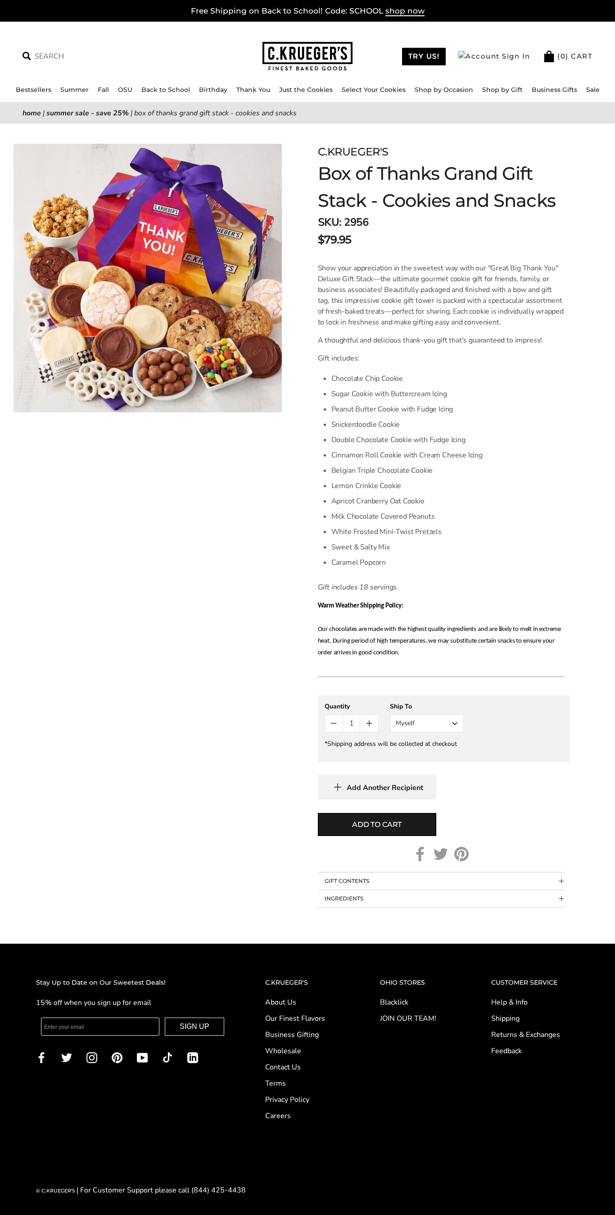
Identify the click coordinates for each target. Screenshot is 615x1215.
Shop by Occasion (444, 90)
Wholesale (283, 1051)
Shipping (505, 1018)
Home (32, 113)
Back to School (165, 90)
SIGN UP (194, 1026)
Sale (593, 90)
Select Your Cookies (374, 90)
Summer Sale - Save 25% (87, 113)
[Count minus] (334, 723)
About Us (280, 1002)
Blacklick (394, 1002)
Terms (275, 1083)
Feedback (506, 1051)
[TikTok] (167, 1057)
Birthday (213, 90)
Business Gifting (292, 1035)
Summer (74, 90)
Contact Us (283, 1067)
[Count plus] (369, 723)
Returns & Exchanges (525, 1035)
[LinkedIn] (192, 1057)
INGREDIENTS (344, 898)
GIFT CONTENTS (347, 880)
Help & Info (509, 1002)
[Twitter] (441, 854)
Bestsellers (33, 90)
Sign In (515, 56)
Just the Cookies (306, 90)
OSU (125, 90)
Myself (405, 723)
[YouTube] (142, 1057)
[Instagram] (91, 1057)
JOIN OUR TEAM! (408, 1018)
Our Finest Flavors (295, 1018)
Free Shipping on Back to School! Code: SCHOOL (308, 10)
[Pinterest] (461, 854)
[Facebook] (420, 854)
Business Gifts (554, 90)
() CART (574, 56)
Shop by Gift (502, 90)
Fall (103, 90)
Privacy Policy (287, 1100)
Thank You (253, 90)
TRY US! (424, 56)
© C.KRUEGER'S (56, 1191)
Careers (278, 1116)
